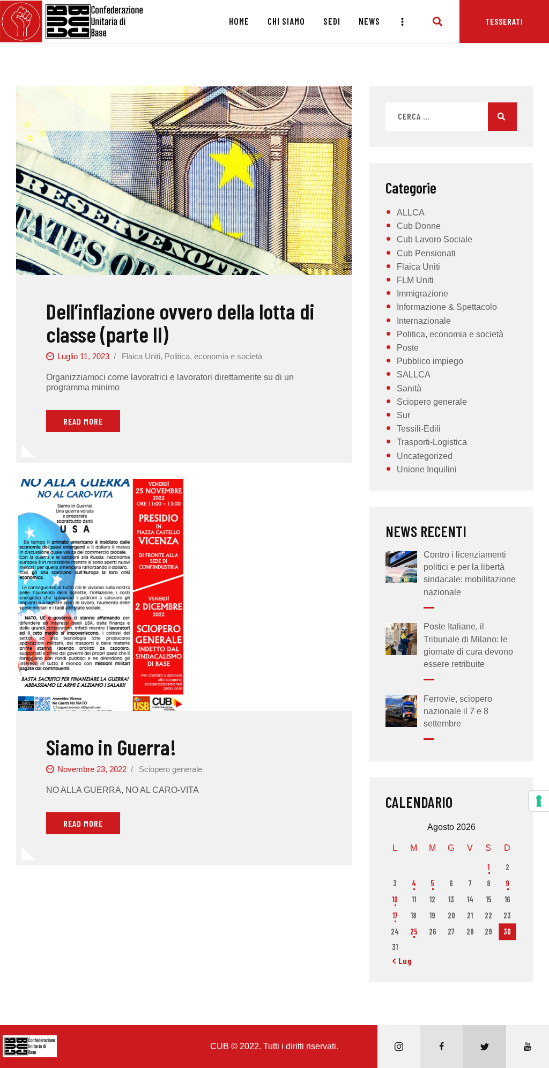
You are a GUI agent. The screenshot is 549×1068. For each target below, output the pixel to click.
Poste (408, 347)
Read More (83, 421)
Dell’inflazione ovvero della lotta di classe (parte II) (180, 322)
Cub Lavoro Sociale (434, 239)
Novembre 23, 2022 (92, 769)
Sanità (409, 388)
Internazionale (424, 320)
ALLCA (411, 212)
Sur (403, 415)
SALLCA (414, 374)
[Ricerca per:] (451, 116)
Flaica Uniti (141, 356)
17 (395, 915)
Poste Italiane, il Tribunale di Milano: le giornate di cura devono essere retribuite (468, 645)
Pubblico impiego (430, 361)
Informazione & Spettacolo (447, 307)
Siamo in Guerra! (111, 746)
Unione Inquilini (427, 469)
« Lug (402, 960)
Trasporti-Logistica (432, 442)
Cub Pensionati (426, 253)
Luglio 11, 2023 (83, 356)
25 (414, 931)
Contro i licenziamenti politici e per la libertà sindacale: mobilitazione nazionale (470, 573)
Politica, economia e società (213, 356)
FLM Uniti (415, 280)
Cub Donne (419, 226)
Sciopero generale (170, 769)
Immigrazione (422, 293)
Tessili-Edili (419, 428)
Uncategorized (424, 456)
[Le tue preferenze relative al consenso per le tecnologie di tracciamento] (539, 801)
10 (395, 899)
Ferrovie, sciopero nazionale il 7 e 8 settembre (458, 711)
